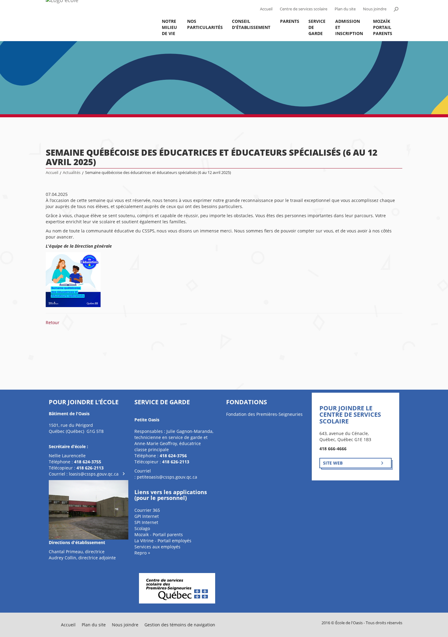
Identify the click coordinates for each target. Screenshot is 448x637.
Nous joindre (374, 9)
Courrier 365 (147, 510)
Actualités (71, 172)
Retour (52, 322)
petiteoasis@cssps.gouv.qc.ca (167, 477)
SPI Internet (146, 522)
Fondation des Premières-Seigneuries (264, 414)
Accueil (266, 9)
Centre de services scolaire (303, 9)
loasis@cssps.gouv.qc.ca (94, 474)
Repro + (142, 553)
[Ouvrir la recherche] (396, 9)
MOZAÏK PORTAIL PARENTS (382, 27)
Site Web (333, 463)
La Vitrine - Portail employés (162, 540)
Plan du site (345, 9)
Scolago (142, 528)
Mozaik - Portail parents (158, 534)
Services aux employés (157, 547)
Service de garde (316, 27)
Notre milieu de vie (169, 27)
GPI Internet (146, 516)
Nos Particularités (205, 24)
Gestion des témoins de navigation (179, 625)
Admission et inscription (349, 27)
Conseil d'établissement (251, 24)
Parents (289, 21)
